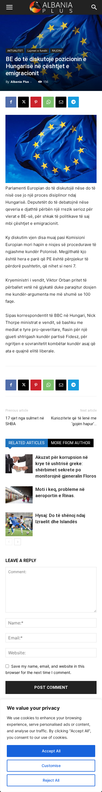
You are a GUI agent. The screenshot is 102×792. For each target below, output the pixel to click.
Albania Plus (20, 82)
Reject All (51, 780)
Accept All (51, 751)
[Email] (60, 102)
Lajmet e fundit (37, 50)
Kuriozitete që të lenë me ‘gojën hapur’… (74, 421)
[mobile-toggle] (9, 7)
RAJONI (57, 50)
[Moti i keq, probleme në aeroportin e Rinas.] (19, 494)
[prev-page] (8, 541)
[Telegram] (73, 102)
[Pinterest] (35, 102)
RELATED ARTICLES (27, 442)
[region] (51, 745)
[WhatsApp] (48, 102)
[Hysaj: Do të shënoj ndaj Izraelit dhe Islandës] (19, 524)
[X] (23, 102)
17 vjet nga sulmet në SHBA (24, 421)
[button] (94, 7)
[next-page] (17, 541)
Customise (51, 765)
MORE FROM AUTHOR (70, 442)
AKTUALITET (15, 50)
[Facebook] (10, 102)
